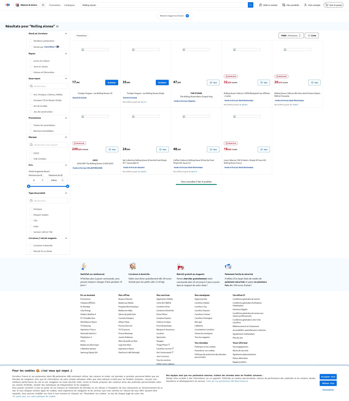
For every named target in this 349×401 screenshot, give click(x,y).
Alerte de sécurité (240, 350)
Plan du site (238, 337)
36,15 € (143, 102)
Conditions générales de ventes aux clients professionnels (248, 314)
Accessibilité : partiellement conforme (249, 330)
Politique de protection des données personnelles (210, 355)
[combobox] (166, 5)
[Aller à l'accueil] (7, 5)
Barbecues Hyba (125, 310)
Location (160, 333)
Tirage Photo (162, 344)
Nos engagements (240, 346)
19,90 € (295, 104)
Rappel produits (239, 362)
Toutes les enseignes (204, 333)
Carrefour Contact (202, 314)
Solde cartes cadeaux (165, 364)
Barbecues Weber (126, 302)
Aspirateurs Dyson (126, 348)
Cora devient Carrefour (204, 329)
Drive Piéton (162, 314)
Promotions (82, 35)
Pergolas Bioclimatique (128, 306)
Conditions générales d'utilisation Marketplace (247, 304)
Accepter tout (328, 376)
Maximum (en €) (56, 175)
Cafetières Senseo (88, 348)
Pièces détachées (240, 358)
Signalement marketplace (244, 334)
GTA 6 (82, 341)
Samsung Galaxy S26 (89, 352)
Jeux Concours (163, 356)
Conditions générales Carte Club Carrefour (247, 321)
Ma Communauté (164, 352)
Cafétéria (199, 325)
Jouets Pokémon (125, 337)
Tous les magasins (202, 337)
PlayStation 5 (86, 337)
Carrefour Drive (163, 306)
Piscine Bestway (125, 333)
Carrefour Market (202, 302)
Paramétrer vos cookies (205, 350)
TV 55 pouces (124, 329)
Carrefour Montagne (203, 318)
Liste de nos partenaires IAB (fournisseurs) (227, 381)
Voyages (160, 341)
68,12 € (194, 171)
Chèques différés (87, 302)
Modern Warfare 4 (88, 314)
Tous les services (164, 360)
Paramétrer (328, 389)
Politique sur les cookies (205, 346)
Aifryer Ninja (123, 322)
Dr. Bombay (85, 306)
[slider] (28, 186)
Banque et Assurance (165, 329)
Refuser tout (328, 383)
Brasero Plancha (125, 299)
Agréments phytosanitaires (244, 354)
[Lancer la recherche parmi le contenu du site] (250, 4)
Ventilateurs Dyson (88, 322)
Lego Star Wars (124, 344)
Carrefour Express (202, 310)
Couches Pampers (126, 318)
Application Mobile (165, 299)
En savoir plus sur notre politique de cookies (34, 396)
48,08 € (244, 104)
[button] (43, 5)
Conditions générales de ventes (246, 299)
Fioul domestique (164, 325)
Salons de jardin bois (127, 314)
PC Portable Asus (87, 318)
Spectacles (161, 337)
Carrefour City (201, 306)
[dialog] (174, 383)
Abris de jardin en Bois (127, 341)
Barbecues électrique (89, 344)
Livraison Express (164, 318)
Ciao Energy (85, 310)
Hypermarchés (201, 299)
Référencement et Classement (246, 326)
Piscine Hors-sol (125, 325)
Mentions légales (240, 309)
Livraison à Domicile (165, 310)
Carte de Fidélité (164, 302)
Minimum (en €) (35, 175)
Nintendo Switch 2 (88, 333)
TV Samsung (85, 325)
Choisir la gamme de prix (39, 171)
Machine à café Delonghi (129, 352)
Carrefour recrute (164, 348)
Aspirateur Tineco (88, 329)
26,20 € (143, 171)
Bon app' (198, 322)
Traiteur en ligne (164, 322)
